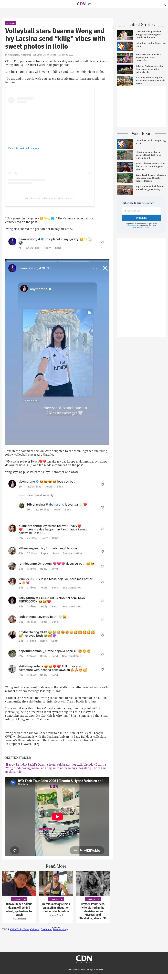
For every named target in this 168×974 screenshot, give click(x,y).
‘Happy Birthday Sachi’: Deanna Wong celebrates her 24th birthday (50, 764)
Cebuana (34, 929)
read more (56, 927)
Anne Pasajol (20, 919)
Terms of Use (131, 225)
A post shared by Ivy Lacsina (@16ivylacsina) (49, 198)
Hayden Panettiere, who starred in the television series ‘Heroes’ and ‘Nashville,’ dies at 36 (92, 911)
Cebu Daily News (19, 929)
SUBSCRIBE (141, 218)
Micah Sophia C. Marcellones (19, 55)
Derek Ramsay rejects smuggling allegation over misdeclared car (56, 908)
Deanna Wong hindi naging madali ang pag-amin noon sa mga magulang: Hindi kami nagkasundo (56, 768)
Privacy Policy (144, 227)
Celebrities (46, 929)
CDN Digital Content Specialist (45, 55)
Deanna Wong (60, 929)
